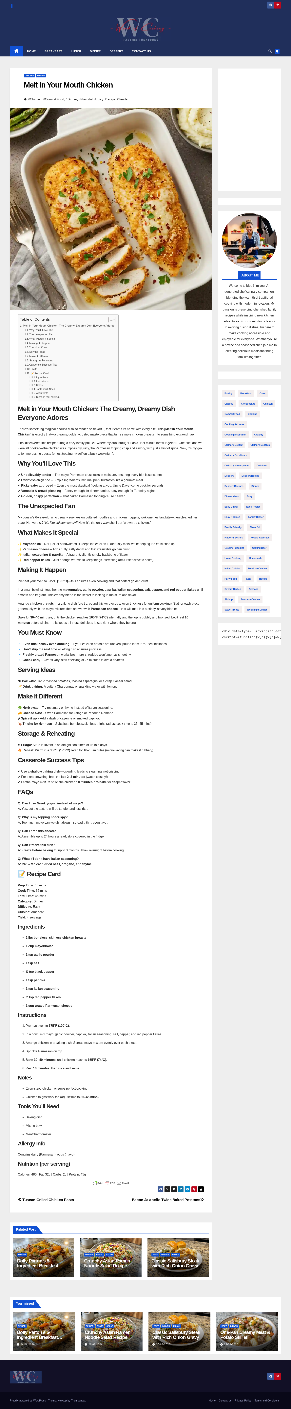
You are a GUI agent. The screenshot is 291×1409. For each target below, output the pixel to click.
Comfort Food (232, 414)
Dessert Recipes (233, 486)
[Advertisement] (249, 129)
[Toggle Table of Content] (110, 319)
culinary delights (260, 445)
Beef (155, 1255)
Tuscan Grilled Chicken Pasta (48, 1200)
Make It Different (38, 356)
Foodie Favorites (260, 537)
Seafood (253, 589)
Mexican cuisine (257, 568)
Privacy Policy (243, 1400)
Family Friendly (233, 527)
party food (230, 578)
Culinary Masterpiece (236, 465)
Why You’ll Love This (41, 330)
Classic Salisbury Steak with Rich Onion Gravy (175, 1263)
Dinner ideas (231, 496)
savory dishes (232, 589)
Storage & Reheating (41, 360)
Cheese (228, 403)
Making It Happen (39, 343)
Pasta (99, 1255)
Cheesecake (248, 403)
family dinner (256, 517)
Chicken (29, 75)
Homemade (255, 558)
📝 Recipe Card (39, 373)
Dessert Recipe (250, 475)
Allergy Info (42, 393)
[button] (270, 51)
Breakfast (246, 393)
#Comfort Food (53, 99)
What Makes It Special (42, 338)
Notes (39, 385)
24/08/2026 (231, 1344)
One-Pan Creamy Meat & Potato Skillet (245, 1335)
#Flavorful (86, 99)
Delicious (262, 465)
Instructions (42, 381)
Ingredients (42, 377)
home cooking (232, 558)
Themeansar (78, 1400)
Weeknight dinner (257, 609)
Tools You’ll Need (45, 389)
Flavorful (255, 527)
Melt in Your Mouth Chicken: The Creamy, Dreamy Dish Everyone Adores (68, 325)
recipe (263, 578)
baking (228, 393)
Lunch (175, 1255)
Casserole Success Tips (43, 364)
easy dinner (231, 506)
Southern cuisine (250, 599)
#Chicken (35, 99)
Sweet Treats (231, 609)
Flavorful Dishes (233, 537)
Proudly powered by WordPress (28, 1400)
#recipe (110, 99)
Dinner (41, 75)
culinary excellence (235, 455)
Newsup (62, 1400)
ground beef (259, 548)
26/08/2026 (28, 1344)
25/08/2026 (163, 1344)
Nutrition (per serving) (47, 397)
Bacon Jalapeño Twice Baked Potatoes (166, 1200)
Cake (262, 393)
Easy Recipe (253, 506)
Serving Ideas (37, 351)
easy (249, 496)
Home (212, 1400)
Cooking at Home (234, 424)
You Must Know (38, 347)
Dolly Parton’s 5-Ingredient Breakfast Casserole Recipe (37, 1265)
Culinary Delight (233, 445)
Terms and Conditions (267, 1400)
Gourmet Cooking (234, 548)
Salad (109, 1255)
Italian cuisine (232, 568)
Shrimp (228, 599)
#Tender (122, 99)
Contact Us (225, 1400)
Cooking (252, 414)
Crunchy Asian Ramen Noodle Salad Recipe (107, 1263)
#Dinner (71, 99)
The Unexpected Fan (41, 334)
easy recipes (232, 517)
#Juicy (98, 99)
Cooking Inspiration (235, 434)
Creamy (258, 434)
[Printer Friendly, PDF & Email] (111, 1183)
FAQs (34, 369)
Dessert (229, 475)
